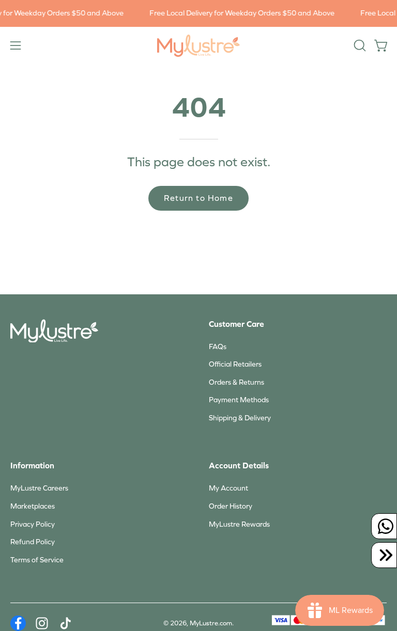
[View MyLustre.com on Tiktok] (65, 623)
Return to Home (198, 198)
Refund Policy (32, 542)
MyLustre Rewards (239, 524)
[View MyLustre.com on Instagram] (42, 623)
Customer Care (236, 324)
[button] (359, 45)
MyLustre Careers (39, 488)
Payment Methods (239, 400)
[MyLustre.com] (198, 46)
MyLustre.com (211, 623)
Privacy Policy (32, 524)
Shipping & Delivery (240, 418)
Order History (230, 506)
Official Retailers (235, 364)
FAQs (217, 346)
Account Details (239, 465)
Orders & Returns (236, 382)
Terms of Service (37, 560)
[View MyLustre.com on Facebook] (18, 623)
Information (32, 465)
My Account (228, 488)
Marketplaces (32, 506)
